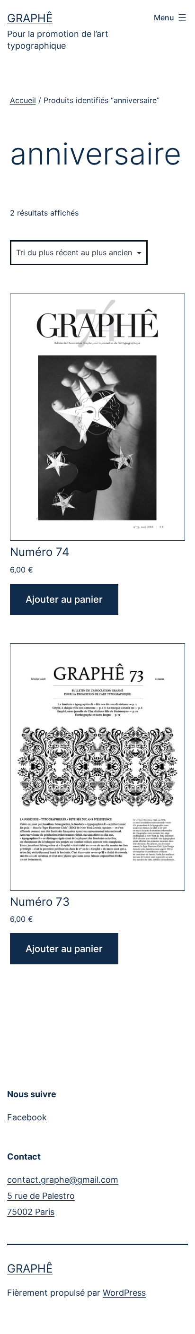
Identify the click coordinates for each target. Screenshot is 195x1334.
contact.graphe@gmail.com (62, 1180)
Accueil (23, 100)
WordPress (124, 1293)
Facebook (27, 1117)
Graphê (30, 18)
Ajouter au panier (64, 599)
